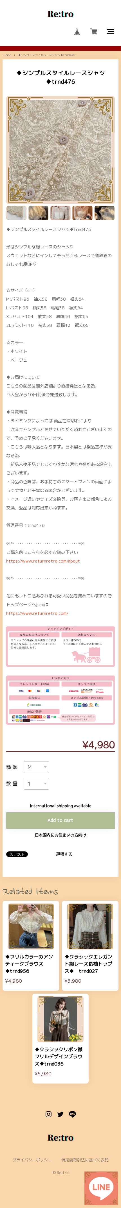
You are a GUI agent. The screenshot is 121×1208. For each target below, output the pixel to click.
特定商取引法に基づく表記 (85, 1160)
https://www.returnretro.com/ (37, 613)
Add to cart (60, 820)
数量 (12, 783)
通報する (64, 854)
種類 (12, 767)
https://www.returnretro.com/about (43, 561)
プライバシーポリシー (32, 1160)
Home (7, 55)
